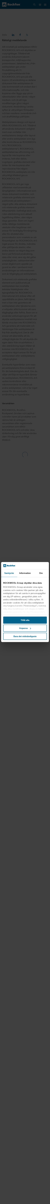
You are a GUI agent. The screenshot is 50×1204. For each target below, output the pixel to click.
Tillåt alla (25, 620)
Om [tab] (41, 573)
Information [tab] (25, 573)
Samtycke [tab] (9, 573)
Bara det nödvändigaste (25, 636)
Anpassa (23, 628)
